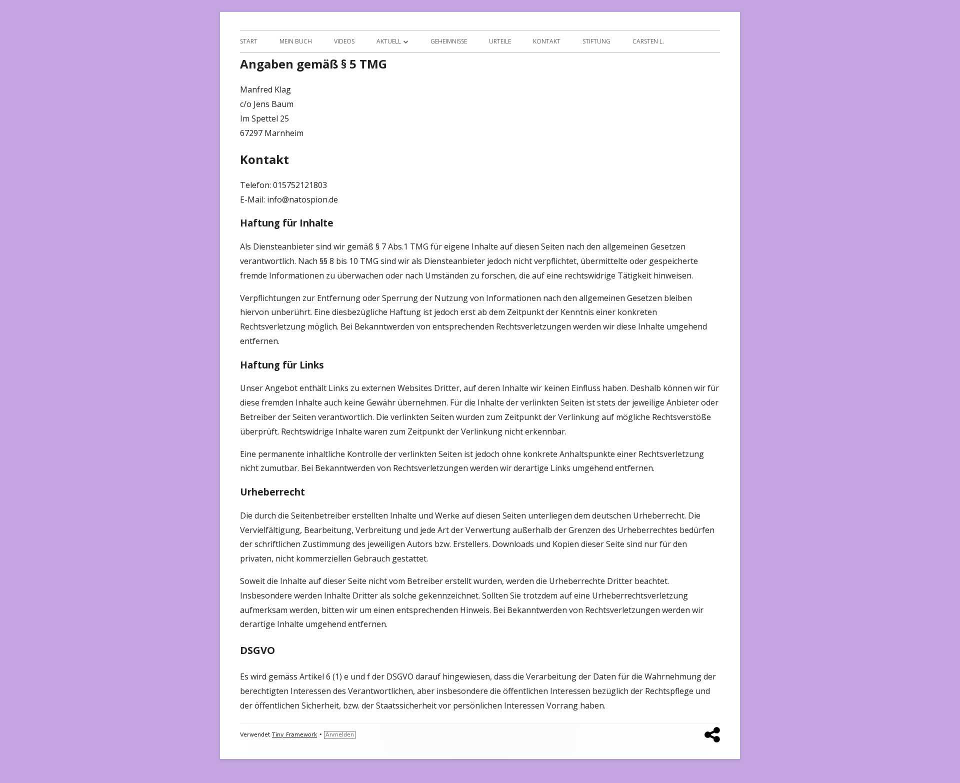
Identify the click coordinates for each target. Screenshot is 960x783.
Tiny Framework (294, 735)
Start (249, 41)
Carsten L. (648, 41)
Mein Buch (296, 41)
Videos (344, 41)
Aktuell (388, 41)
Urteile (500, 41)
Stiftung (596, 41)
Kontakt (546, 41)
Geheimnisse (448, 41)
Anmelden (340, 735)
